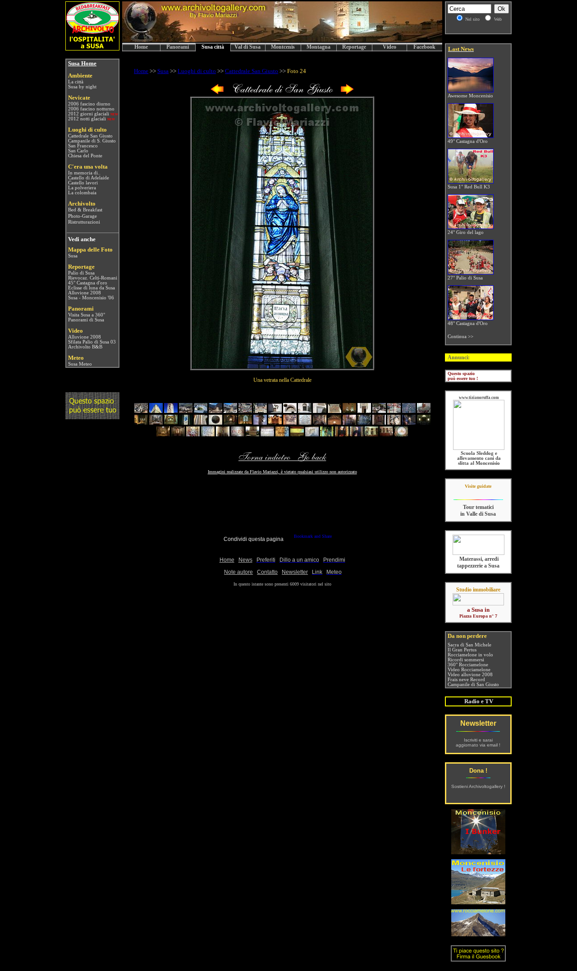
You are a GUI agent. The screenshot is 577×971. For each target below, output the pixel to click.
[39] (409, 422)
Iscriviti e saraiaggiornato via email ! (478, 742)
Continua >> (460, 336)
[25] (200, 422)
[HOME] (282, 40)
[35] (349, 422)
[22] (156, 422)
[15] (349, 411)
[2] (156, 411)
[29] (260, 422)
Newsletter (478, 723)
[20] (423, 411)
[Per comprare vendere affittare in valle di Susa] (478, 603)
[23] (171, 422)
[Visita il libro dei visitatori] (478, 958)
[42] (178, 434)
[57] (401, 434)
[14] (334, 411)
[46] (237, 434)
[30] (275, 422)
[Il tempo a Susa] (67, 364)
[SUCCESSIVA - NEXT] (347, 92)
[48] (267, 434)
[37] (379, 422)
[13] (319, 411)
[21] (141, 422)
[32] (304, 422)
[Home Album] (282, 92)
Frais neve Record (466, 679)
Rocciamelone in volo (470, 654)
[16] (364, 411)
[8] (245, 411)
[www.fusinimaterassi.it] (478, 553)
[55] (371, 434)
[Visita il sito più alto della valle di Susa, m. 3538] (478, 934)
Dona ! (478, 770)
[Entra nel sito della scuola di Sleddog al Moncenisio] (478, 448)
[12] (304, 411)
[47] (252, 434)
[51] (312, 434)
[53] (341, 434)
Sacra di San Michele (469, 644)
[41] (163, 434)
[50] (297, 434)
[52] (327, 434)
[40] (423, 422)
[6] (215, 411)
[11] (290, 411)
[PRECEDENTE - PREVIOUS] (217, 92)
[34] (334, 422)
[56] (386, 434)
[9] (260, 411)
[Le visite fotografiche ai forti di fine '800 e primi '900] (478, 902)
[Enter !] (92, 417)
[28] (245, 422)
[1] (141, 411)
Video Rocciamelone (469, 669)
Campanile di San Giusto (473, 684)
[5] (200, 411)
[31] (290, 422)
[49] (282, 434)
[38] (394, 422)
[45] (222, 434)
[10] (275, 411)
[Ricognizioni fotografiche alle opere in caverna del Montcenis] (478, 852)
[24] (185, 422)
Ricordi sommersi (466, 659)
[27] (230, 422)
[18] (394, 411)
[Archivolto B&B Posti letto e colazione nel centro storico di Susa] (92, 48)
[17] (379, 411)
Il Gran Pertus (462, 649)
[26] (215, 422)
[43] (193, 434)
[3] (171, 411)
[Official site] (478, 493)
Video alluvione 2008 (470, 674)
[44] (208, 434)
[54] (356, 434)
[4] (185, 411)
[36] (364, 422)
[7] (230, 411)
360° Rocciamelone (468, 664)
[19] (409, 411)
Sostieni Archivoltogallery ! (478, 786)
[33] (319, 422)
